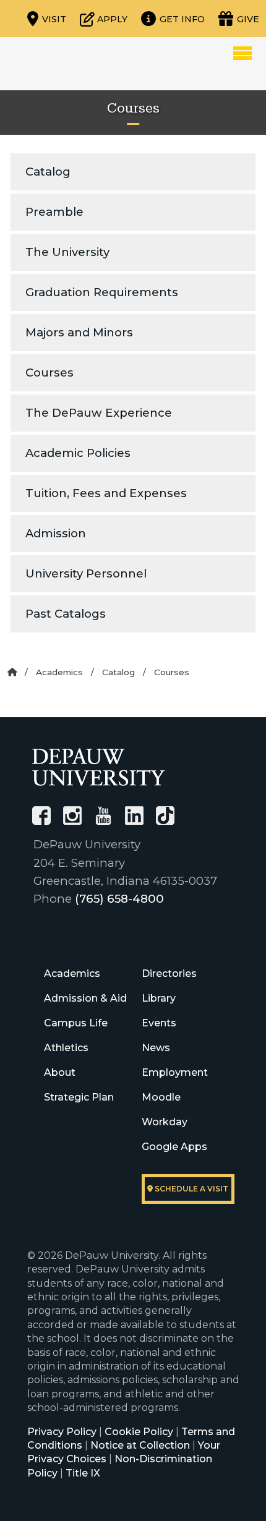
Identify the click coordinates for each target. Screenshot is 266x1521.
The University (67, 252)
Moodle (161, 1097)
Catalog (48, 171)
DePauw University (76, 63)
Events (159, 1023)
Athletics (66, 1048)
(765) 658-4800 (119, 899)
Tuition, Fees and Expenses (106, 493)
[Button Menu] (242, 52)
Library (159, 998)
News (156, 1048)
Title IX (83, 1473)
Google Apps (174, 1146)
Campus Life (76, 1023)
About (59, 1072)
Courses (49, 372)
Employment (175, 1072)
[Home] (12, 672)
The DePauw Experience (98, 413)
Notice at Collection (140, 1445)
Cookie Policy (139, 1432)
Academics (59, 672)
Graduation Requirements (101, 292)
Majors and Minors (79, 332)
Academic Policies (78, 453)
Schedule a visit (190, 1188)
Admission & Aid (85, 998)
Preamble (54, 212)
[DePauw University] (98, 767)
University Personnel (86, 573)
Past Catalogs (65, 614)
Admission (55, 533)
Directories (169, 973)
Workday (164, 1122)
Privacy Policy (62, 1432)
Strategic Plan (79, 1097)
